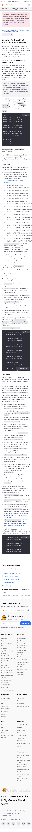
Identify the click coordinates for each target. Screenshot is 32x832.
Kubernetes (4, 711)
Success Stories (22, 735)
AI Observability (22, 638)
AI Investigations (6, 684)
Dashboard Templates (23, 706)
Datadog (3, 714)
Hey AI (19, 746)
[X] (8, 824)
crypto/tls (5, 263)
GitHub (19, 700)
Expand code (23, 368)
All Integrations (5, 698)
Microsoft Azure (6, 708)
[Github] (18, 824)
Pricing (3, 641)
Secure (27, 30)
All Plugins (4, 700)
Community (4, 730)
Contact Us (20, 738)
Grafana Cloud (16, 800)
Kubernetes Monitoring (8, 658)
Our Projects (20, 698)
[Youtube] (24, 824)
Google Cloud (5, 706)
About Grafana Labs (23, 724)
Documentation (5, 30)
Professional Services (23, 743)
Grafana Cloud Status (7, 690)
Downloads (20, 703)
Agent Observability (7, 651)
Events (3, 732)
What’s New (4, 687)
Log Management (22, 669)
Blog (2, 727)
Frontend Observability (8, 670)
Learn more (26, 1)
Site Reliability (21, 666)
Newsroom (20, 732)
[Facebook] (3, 824)
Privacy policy (21, 627)
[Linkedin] (13, 824)
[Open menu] (29, 5)
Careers (19, 727)
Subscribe (25, 623)
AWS (2, 703)
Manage (22, 30)
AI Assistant (4, 648)
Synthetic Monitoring (7, 672)
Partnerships (21, 730)
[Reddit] (29, 824)
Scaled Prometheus (23, 659)
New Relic (4, 716)
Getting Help (21, 740)
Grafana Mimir (14, 30)
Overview (4, 638)
